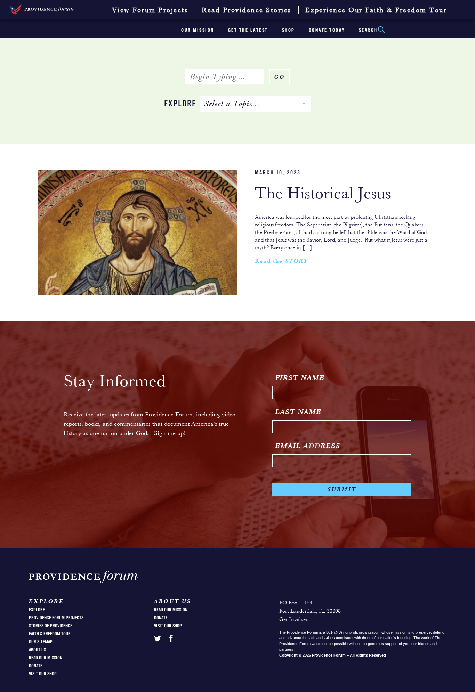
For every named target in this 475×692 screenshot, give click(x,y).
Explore (180, 104)
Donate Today (327, 30)
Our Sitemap (41, 642)
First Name (300, 378)
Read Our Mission (45, 658)
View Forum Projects (150, 10)
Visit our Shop (43, 673)
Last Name (298, 412)
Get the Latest (248, 30)
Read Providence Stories (246, 10)
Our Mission (197, 30)
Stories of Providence (50, 626)
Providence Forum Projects (56, 618)
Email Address (307, 446)
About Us (37, 650)
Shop (288, 30)
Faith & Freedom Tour (50, 634)
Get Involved (293, 619)
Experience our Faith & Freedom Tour (376, 10)
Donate (35, 665)
